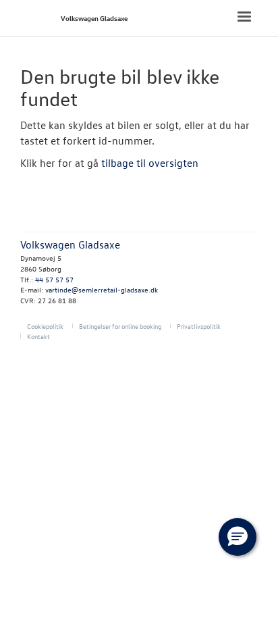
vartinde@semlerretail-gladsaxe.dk (101, 289)
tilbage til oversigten (149, 163)
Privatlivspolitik (199, 326)
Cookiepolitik (45, 326)
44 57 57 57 (54, 279)
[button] (237, 537)
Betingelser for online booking (120, 326)
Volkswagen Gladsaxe (94, 18)
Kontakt (38, 336)
